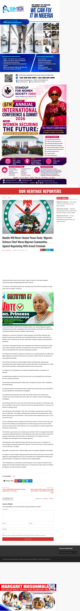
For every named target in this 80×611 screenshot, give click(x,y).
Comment (5, 509)
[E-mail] (41, 250)
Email (31, 523)
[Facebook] (44, 250)
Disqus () (51, 498)
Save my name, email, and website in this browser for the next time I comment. (23, 535)
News (13, 476)
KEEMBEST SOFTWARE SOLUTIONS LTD (41, 559)
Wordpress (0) (38, 498)
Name (4, 523)
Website (4, 529)
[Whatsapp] (46, 250)
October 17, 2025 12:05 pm (19, 250)
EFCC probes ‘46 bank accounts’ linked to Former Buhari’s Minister (67, 203)
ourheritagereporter (7, 250)
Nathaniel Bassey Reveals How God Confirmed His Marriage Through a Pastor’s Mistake (67, 210)
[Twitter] (49, 250)
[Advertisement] (28, 264)
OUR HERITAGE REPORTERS (40, 191)
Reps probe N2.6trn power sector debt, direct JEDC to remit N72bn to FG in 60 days (42, 491)
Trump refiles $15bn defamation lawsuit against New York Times (13, 490)
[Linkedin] (52, 250)
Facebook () (45, 498)
